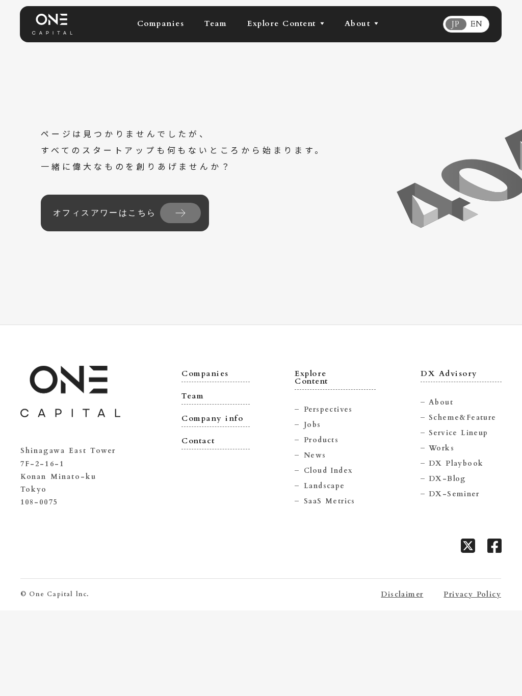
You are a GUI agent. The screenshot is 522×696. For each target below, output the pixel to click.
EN (477, 24)
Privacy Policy (472, 594)
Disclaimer (402, 594)
